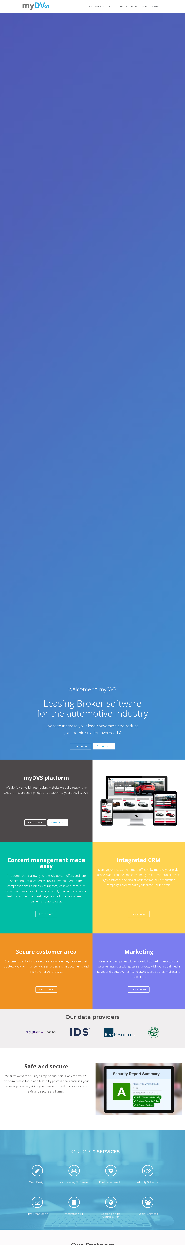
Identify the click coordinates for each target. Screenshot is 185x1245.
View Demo (57, 822)
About (143, 7)
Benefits (123, 7)
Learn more (81, 746)
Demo (134, 7)
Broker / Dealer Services (101, 7)
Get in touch (104, 746)
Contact (155, 7)
